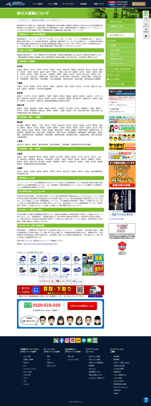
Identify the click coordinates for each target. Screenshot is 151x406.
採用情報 (116, 359)
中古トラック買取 (94, 359)
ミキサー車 (27, 375)
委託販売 (92, 365)
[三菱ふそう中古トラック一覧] (52, 281)
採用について (115, 54)
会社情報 (112, 41)
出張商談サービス (94, 371)
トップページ (23, 20)
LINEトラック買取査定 (96, 362)
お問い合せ (117, 390)
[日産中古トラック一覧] (74, 281)
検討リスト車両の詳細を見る (126, 93)
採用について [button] (99, 4)
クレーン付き (27, 371)
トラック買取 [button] (53, 4)
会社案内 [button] (83, 4)
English (116, 393)
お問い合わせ (139, 4)
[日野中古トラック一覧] (41, 281)
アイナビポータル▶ (116, 219)
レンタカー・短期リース (97, 378)
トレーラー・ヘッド (29, 368)
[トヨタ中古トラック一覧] (63, 281)
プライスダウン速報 (116, 84)
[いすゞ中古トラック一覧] (47, 281)
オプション (92, 368)
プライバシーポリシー (118, 63)
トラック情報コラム (120, 375)
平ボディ (26, 362)
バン (24, 365)
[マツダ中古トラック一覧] (68, 281)
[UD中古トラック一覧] (58, 281)
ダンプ (25, 378)
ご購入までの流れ (37, 20)
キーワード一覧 (73, 359)
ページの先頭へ (146, 401)
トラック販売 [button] (37, 4)
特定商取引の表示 (116, 59)
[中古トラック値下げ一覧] (98, 270)
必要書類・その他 (116, 26)
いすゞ (49, 359)
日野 (48, 356)
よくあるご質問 (119, 368)
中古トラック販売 (94, 356)
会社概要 (113, 45)
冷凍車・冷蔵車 (28, 359)
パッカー (26, 384)
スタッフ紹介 (115, 50)
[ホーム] (15, 4)
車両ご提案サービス (95, 375)
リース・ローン (115, 30)
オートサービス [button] (68, 4)
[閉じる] (146, 36)
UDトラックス (51, 365)
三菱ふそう (50, 362)
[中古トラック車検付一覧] (87, 270)
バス (24, 381)
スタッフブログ (115, 75)
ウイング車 (27, 356)
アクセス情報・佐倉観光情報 (119, 69)
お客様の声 (117, 371)
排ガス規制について (117, 35)
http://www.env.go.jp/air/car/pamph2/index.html (40, 244)
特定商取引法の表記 (120, 384)
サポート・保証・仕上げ (121, 362)
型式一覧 (71, 356)
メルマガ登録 (114, 79)
